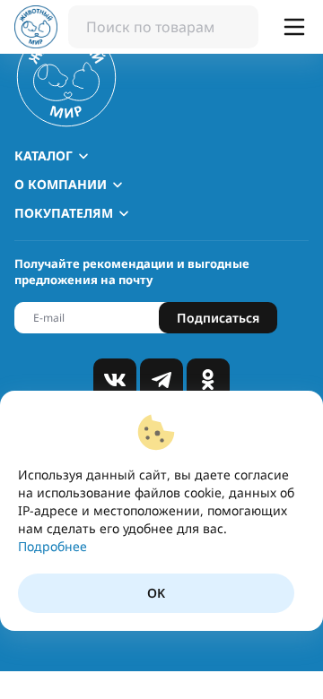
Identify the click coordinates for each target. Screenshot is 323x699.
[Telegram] (161, 379)
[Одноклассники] (208, 379)
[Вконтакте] (114, 379)
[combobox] (163, 26)
